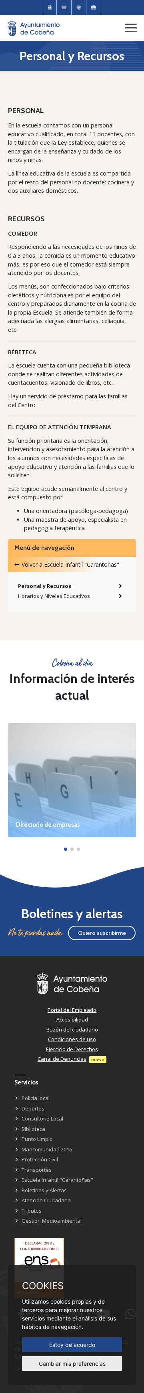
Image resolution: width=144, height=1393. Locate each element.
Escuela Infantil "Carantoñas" (57, 1179)
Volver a (70, 564)
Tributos (32, 1210)
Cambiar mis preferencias (72, 1363)
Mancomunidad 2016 (47, 1149)
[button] (65, 849)
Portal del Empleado (72, 1009)
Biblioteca (33, 1129)
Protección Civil (40, 1159)
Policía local (36, 1098)
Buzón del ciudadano (72, 1029)
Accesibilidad (72, 1019)
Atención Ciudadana (46, 1200)
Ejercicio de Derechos (72, 1049)
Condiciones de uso (72, 1039)
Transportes (37, 1169)
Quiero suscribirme (102, 933)
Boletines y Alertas (44, 1190)
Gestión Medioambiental (52, 1220)
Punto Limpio (37, 1139)
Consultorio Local (42, 1118)
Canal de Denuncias (62, 1058)
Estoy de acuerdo (72, 1344)
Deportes (33, 1108)
